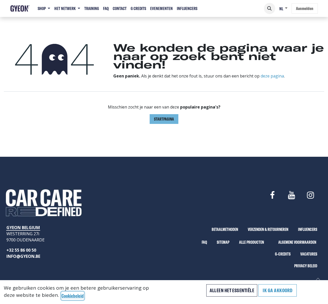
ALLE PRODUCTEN (251, 242)
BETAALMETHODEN (225, 229)
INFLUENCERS (307, 229)
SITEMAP (223, 242)
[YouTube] (291, 195)
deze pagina (272, 76)
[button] (269, 8)
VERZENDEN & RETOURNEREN (268, 229)
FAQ (204, 242)
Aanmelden (304, 8)
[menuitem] (44, 8)
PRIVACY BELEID (305, 265)
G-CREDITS (283, 254)
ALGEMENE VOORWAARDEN (297, 242)
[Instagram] (310, 195)
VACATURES (308, 254)
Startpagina (164, 119)
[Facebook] (272, 195)
